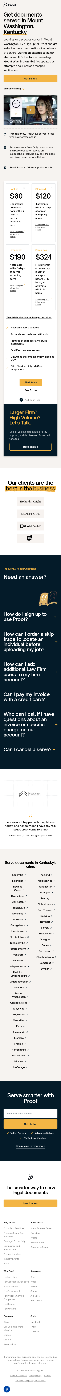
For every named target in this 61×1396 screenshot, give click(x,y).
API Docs (35, 1296)
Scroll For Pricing (12, 88)
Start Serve (31, 382)
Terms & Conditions (18, 1375)
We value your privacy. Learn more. (31, 1380)
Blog (32, 1277)
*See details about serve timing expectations (29, 317)
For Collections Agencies (16, 1281)
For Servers (9, 1304)
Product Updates (12, 1254)
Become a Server (39, 1247)
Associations (10, 1344)
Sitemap (47, 1375)
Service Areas (37, 1242)
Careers (8, 1335)
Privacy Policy (35, 1375)
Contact (7, 1339)
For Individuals (11, 1286)
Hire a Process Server (41, 1228)
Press (6, 1263)
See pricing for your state (30, 1146)
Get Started (30, 78)
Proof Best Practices (14, 1228)
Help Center (36, 1300)
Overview (35, 1233)
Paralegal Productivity (14, 1241)
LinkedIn (34, 1331)
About (7, 1322)
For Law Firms (10, 1277)
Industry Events (11, 1259)
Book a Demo (30, 446)
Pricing (33, 1237)
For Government (12, 1291)
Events (33, 1286)
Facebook (35, 1322)
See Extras (31, 390)
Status (33, 1291)
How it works (30, 1203)
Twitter (33, 1326)
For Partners (10, 1308)
